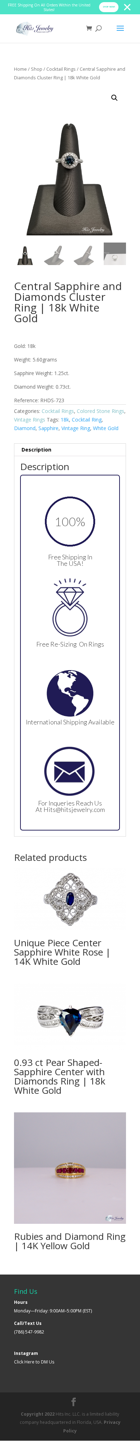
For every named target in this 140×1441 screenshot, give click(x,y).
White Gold (105, 428)
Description (36, 449)
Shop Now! (109, 6)
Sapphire (48, 428)
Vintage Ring (75, 428)
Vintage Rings (29, 419)
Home (20, 69)
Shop (36, 69)
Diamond (25, 428)
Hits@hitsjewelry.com (74, 809)
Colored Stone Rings (100, 411)
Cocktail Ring (87, 419)
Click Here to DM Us (34, 1362)
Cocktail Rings (61, 69)
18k (65, 419)
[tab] (70, 450)
